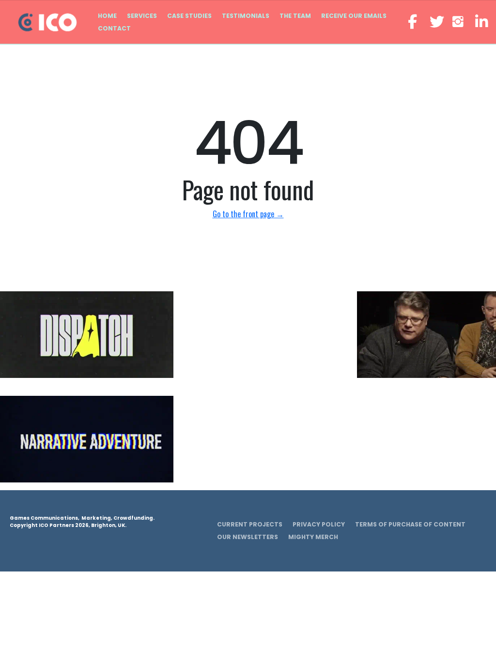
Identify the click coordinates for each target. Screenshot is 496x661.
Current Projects (249, 524)
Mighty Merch (313, 537)
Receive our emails (354, 16)
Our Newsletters (247, 537)
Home (107, 16)
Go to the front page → (248, 214)
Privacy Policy (319, 524)
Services (142, 16)
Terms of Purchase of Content (410, 524)
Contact (114, 28)
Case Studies (189, 16)
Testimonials (245, 16)
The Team (295, 16)
